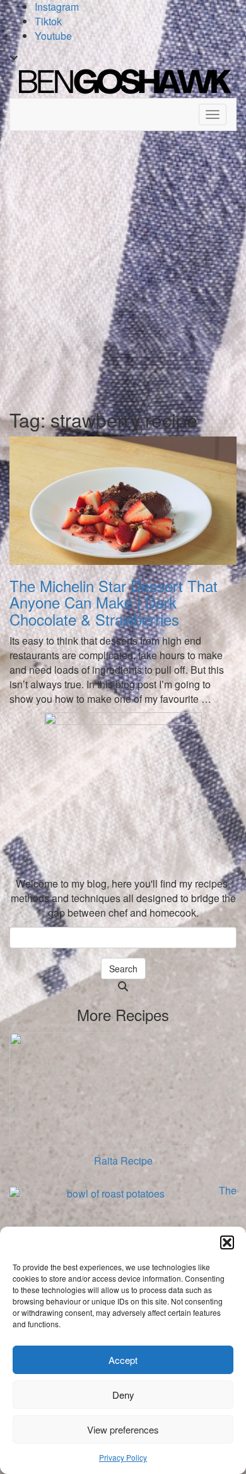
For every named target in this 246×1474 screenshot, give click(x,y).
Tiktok (48, 21)
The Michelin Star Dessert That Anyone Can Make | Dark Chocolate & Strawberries (113, 602)
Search (123, 968)
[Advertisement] (123, 267)
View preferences (123, 1429)
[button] (227, 1242)
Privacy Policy (123, 1457)
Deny (123, 1394)
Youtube (53, 35)
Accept (123, 1359)
